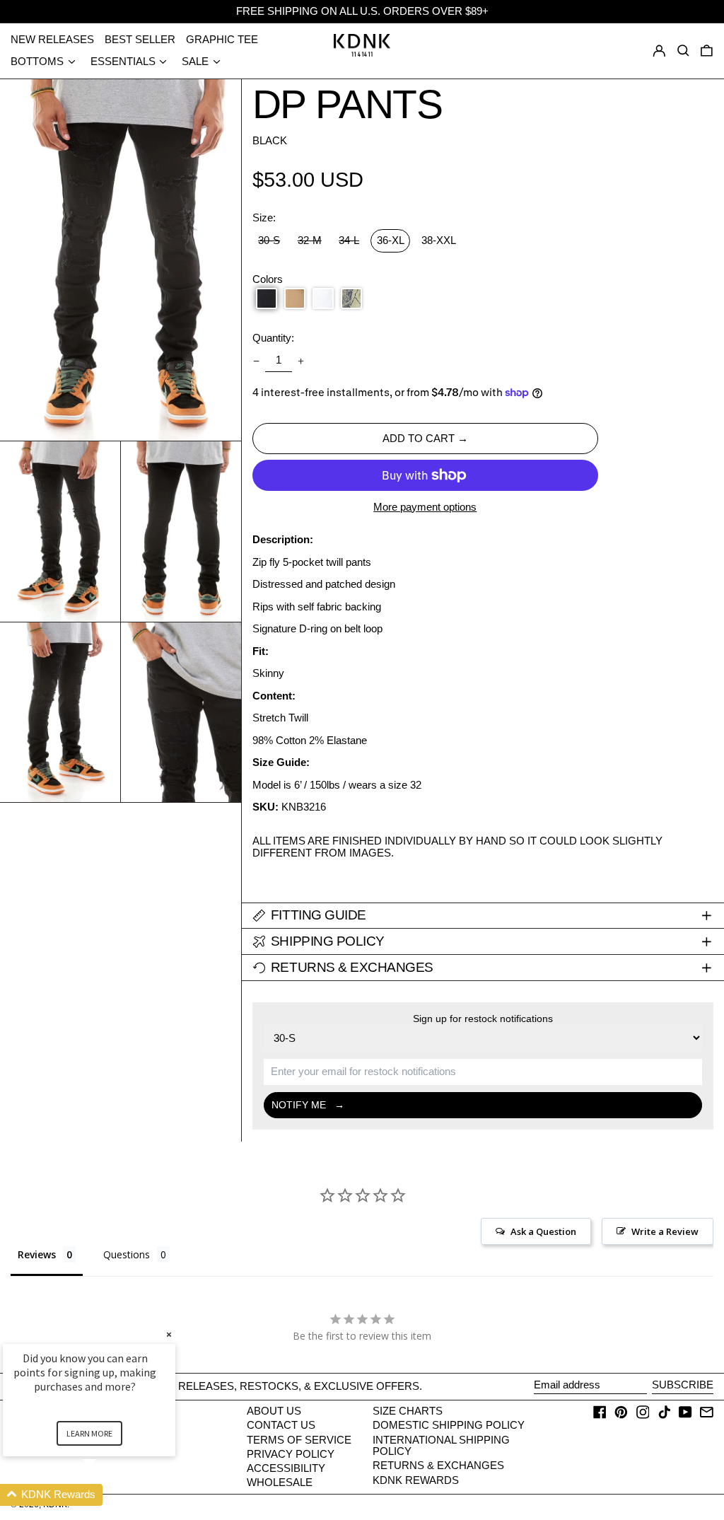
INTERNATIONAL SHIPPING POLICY (441, 1446)
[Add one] (301, 361)
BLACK (269, 140)
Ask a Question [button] (543, 1231)
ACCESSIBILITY (286, 1468)
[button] (706, 50)
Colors (267, 279)
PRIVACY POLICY (290, 1454)
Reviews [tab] (37, 1254)
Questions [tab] (126, 1254)
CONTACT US (281, 1425)
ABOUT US (274, 1411)
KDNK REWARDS (416, 1480)
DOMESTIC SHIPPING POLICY (449, 1425)
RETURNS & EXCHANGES (438, 1465)
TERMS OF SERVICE (299, 1440)
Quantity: (273, 338)
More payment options (425, 507)
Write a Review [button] (665, 1231)
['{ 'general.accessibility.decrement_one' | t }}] (256, 361)
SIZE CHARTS (408, 1411)
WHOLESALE (280, 1482)
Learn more (89, 1433)
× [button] (169, 1334)
